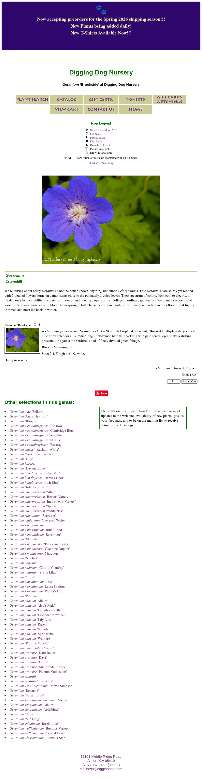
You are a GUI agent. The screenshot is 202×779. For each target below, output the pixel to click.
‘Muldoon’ (34, 553)
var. (38, 699)
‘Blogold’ (23, 420)
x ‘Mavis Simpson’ (41, 685)
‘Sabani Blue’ (26, 695)
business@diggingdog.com (101, 769)
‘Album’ (33, 491)
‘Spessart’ (34, 506)
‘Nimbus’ (23, 558)
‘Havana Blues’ (27, 468)
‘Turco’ (31, 647)
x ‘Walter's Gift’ (36, 591)
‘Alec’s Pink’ (32, 605)
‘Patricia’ (23, 595)
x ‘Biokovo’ (36, 425)
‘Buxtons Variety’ (39, 728)
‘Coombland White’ (31, 454)
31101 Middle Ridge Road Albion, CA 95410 (101, 759)
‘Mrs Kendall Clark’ (37, 666)
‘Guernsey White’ (37, 520)
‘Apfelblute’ (34, 709)
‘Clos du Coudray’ (36, 567)
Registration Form (140, 410)
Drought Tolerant (100, 145)
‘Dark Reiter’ (33, 652)
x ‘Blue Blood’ (36, 529)
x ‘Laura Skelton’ (37, 586)
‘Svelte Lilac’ (33, 572)
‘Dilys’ (22, 458)
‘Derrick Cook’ (37, 477)
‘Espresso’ (32, 515)
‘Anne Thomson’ (28, 416)
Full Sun (95, 134)
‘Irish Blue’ (34, 482)
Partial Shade (98, 137)
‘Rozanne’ (24, 690)
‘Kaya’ (28, 657)
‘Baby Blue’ (34, 472)
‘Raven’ (28, 624)
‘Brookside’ (18, 325)
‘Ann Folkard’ (27, 411)
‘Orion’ (22, 576)
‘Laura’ (28, 662)
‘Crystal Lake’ (37, 733)
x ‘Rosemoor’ (35, 534)
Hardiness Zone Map (101, 163)
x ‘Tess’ (31, 581)
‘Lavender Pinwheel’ (37, 614)
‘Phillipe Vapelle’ (29, 643)
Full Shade (96, 141)
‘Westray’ (36, 444)
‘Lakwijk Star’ (37, 737)
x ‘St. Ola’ (35, 439)
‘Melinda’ (24, 539)
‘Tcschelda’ (31, 681)
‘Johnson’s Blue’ (28, 487)
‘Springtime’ (32, 633)
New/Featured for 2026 (103, 130)
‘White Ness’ (36, 510)
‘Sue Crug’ (24, 718)
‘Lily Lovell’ (32, 619)
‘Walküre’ (30, 638)
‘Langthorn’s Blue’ (36, 610)
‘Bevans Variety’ (39, 496)
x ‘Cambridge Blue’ (42, 430)
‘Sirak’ (22, 714)
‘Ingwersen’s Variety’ (42, 501)
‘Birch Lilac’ (34, 723)
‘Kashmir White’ (34, 449)
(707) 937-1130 (94, 765)
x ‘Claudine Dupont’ (39, 548)
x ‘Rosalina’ (36, 435)
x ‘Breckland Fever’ (39, 543)
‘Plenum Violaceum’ (38, 671)
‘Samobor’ (30, 629)
